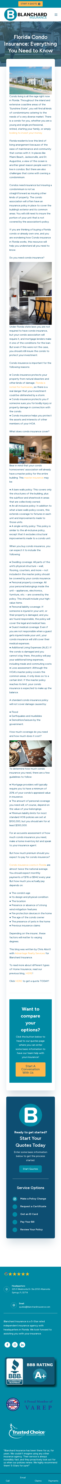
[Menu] (56, 14)
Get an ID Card (29, 1214)
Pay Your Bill (27, 1221)
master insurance (33, 477)
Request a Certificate (33, 1206)
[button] (31, 1069)
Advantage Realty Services (30, 953)
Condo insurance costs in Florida (27, 864)
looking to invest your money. (26, 132)
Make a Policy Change (33, 1198)
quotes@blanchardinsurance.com (34, 1307)
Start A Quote (29, 4)
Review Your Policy (31, 1229)
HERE (29, 973)
